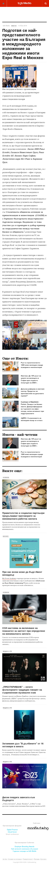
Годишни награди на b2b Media (24, 851)
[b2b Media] (24, 3)
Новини (6, 477)
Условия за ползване (15, 859)
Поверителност (28, 859)
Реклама (36, 859)
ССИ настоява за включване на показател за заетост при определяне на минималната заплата (23, 630)
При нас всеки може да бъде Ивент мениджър (22, 573)
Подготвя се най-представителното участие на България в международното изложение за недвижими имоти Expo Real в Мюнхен (23, 43)
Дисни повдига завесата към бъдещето (18, 799)
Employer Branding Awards (24, 846)
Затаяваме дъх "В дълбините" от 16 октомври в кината (22, 745)
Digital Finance (12, 829)
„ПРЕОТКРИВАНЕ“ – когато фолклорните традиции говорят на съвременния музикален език (22, 689)
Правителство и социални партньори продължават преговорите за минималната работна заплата (23, 515)
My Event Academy (9, 578)
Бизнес (6, 536)
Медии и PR (7, 651)
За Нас (5, 859)
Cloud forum (12, 832)
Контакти (43, 859)
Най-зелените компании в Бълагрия (24, 849)
